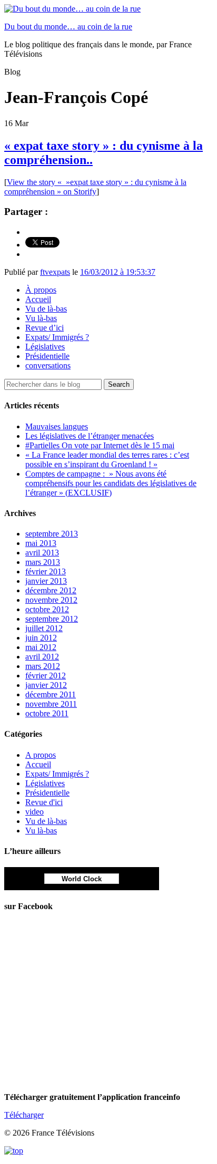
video (34, 811)
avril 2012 (42, 656)
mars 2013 (42, 562)
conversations (48, 365)
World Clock (82, 879)
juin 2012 (41, 637)
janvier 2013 (46, 580)
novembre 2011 (51, 703)
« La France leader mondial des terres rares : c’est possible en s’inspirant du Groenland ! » (107, 459)
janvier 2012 (46, 685)
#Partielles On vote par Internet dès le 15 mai (99, 445)
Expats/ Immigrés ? (57, 337)
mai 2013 (40, 543)
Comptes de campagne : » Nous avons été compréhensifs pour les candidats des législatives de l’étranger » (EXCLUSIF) (110, 483)
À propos (40, 289)
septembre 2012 (51, 618)
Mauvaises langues (56, 426)
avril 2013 (42, 552)
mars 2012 (42, 666)
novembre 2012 (51, 599)
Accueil (38, 299)
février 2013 (45, 571)
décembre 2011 (50, 694)
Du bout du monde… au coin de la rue (68, 26)
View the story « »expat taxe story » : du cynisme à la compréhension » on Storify (95, 187)
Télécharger (24, 1114)
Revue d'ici (44, 802)
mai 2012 (40, 647)
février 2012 (45, 675)
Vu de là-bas (46, 308)
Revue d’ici (44, 327)
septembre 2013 (51, 533)
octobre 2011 (46, 713)
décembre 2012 (50, 590)
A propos (40, 754)
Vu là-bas (41, 318)
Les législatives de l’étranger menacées (89, 435)
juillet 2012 (44, 628)
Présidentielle (47, 356)
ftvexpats (55, 271)
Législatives (45, 346)
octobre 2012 (47, 609)
